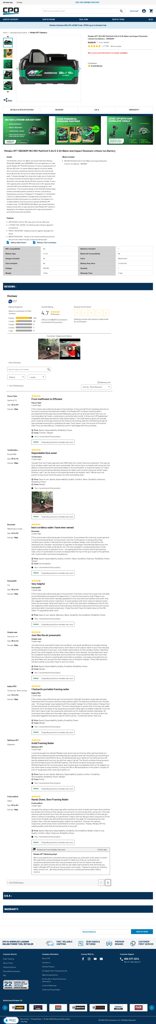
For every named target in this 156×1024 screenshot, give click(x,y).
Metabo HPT (92, 42)
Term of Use (24, 1019)
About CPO (46, 958)
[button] (8, 42)
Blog (151, 19)
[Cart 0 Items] (151, 10)
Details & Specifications (22, 109)
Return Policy (8, 963)
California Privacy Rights (51, 990)
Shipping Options (9, 967)
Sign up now (142, 931)
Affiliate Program (48, 967)
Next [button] (8, 91)
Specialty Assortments (18, 33)
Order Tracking (8, 959)
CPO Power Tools (8, 2)
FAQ (4, 975)
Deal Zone (83, 19)
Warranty (134, 109)
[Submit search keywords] (121, 11)
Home (5, 33)
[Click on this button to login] (144, 11)
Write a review (116, 46)
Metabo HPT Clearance (38, 33)
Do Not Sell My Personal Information (57, 1019)
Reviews (59, 109)
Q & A (97, 109)
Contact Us (46, 962)
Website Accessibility (50, 975)
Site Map (24, 1021)
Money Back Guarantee (11, 971)
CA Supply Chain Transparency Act (54, 971)
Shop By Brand (49, 19)
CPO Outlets (19, 2)
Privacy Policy (36, 1019)
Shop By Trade (118, 19)
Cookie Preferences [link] (49, 985)
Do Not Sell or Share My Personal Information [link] (54, 980)
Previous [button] (8, 36)
